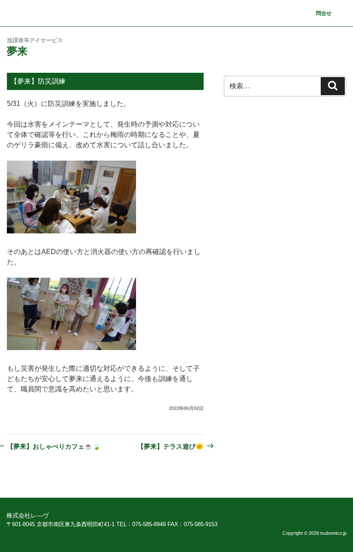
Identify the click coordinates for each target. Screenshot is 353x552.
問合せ (323, 13)
